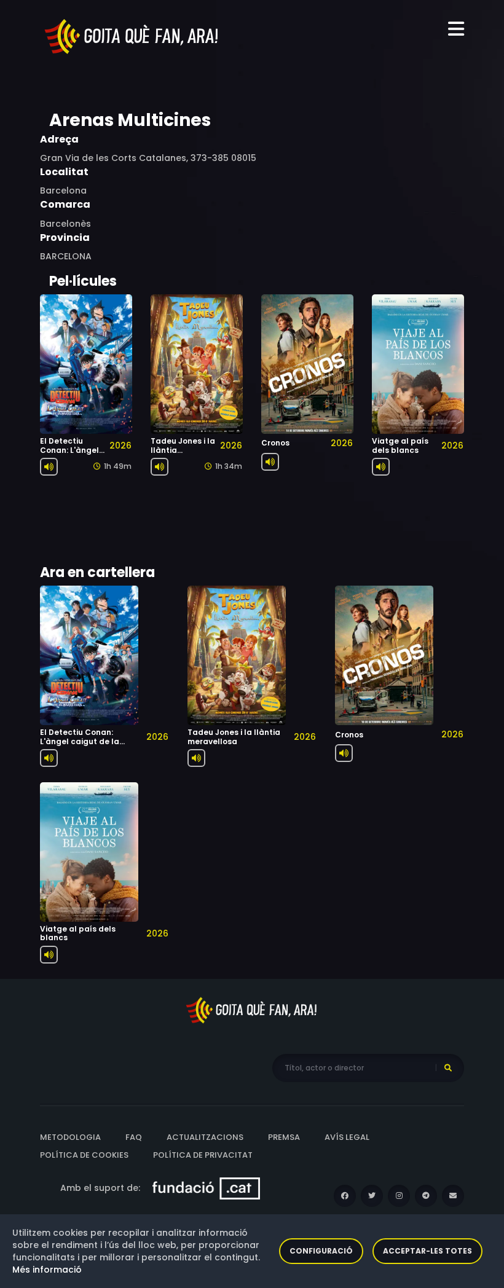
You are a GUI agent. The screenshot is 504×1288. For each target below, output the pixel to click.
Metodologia (70, 1137)
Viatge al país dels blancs (400, 445)
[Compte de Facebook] (345, 1196)
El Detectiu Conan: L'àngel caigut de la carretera (69, 454)
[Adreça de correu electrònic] (453, 1196)
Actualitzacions (205, 1137)
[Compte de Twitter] (372, 1196)
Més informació (47, 1269)
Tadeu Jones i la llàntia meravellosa (233, 736)
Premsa (284, 1137)
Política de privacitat (203, 1155)
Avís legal (347, 1137)
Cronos (275, 443)
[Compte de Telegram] (426, 1196)
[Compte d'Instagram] (399, 1196)
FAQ (133, 1137)
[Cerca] (448, 1068)
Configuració (321, 1251)
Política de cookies (84, 1155)
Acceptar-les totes (427, 1251)
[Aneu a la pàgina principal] (132, 35)
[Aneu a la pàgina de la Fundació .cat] (206, 1188)
